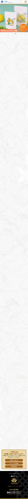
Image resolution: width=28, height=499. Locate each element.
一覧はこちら (4, 107)
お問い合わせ (14, 460)
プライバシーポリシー (14, 473)
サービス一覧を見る (14, 366)
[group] (14, 18)
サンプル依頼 (14, 463)
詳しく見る (14, 88)
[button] (12, 33)
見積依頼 (14, 466)
